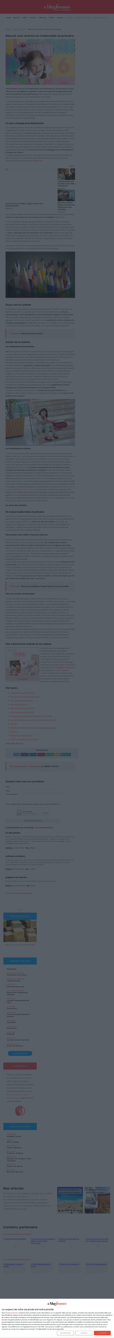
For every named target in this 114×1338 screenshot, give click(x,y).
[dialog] (57, 1318)
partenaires (15, 1313)
